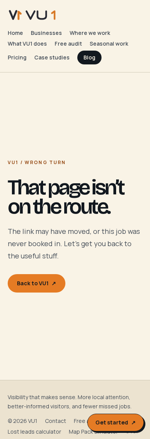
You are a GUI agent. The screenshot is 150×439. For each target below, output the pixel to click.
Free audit (68, 43)
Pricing (17, 57)
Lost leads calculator (34, 431)
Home (15, 32)
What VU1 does (27, 43)
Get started (115, 422)
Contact (55, 420)
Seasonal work (109, 43)
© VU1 (132, 432)
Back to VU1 (36, 283)
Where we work (90, 32)
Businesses (46, 32)
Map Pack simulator (93, 431)
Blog (89, 57)
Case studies (52, 57)
